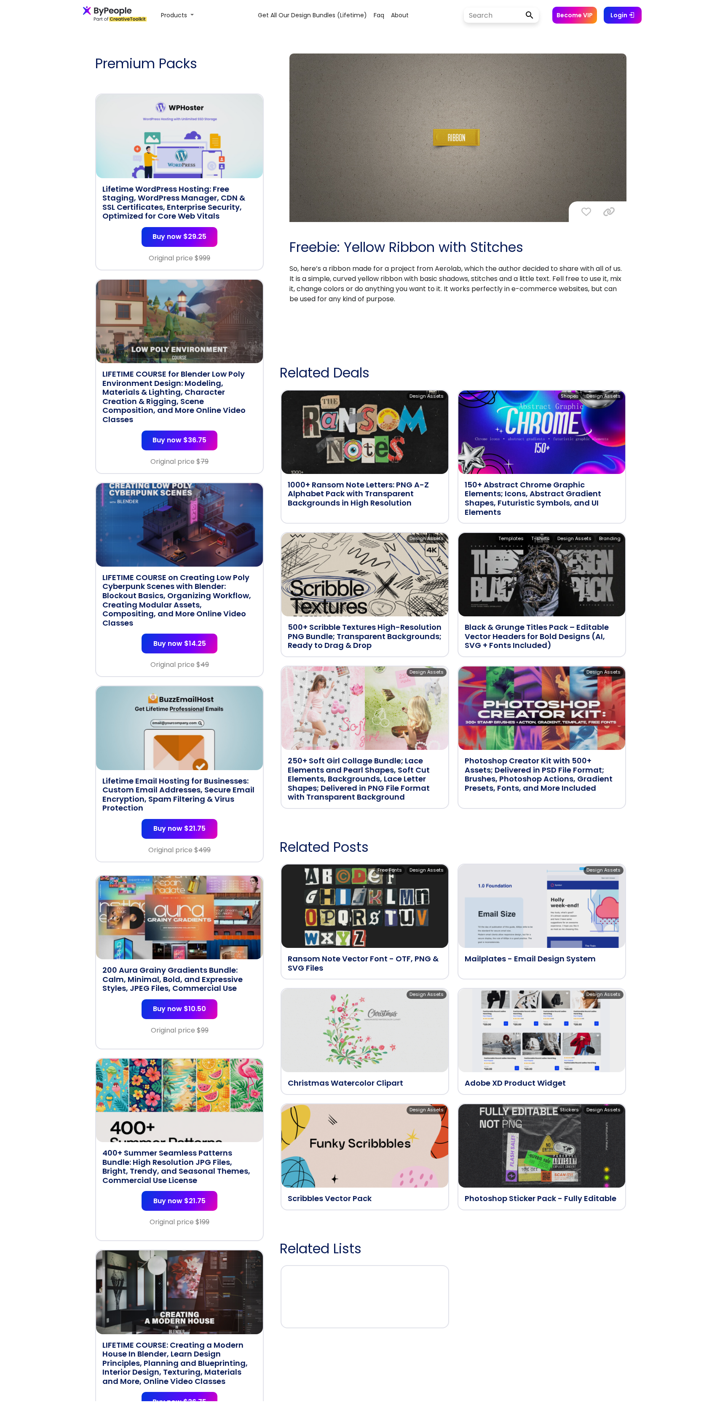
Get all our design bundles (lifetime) (312, 15)
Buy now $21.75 (179, 828)
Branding (610, 538)
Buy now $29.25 (179, 236)
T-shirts (540, 538)
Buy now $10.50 (179, 1009)
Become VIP (575, 15)
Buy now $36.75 (179, 440)
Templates (511, 538)
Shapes (570, 396)
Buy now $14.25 (179, 643)
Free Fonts (389, 870)
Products (175, 15)
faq (379, 15)
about (400, 15)
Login (619, 15)
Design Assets (427, 396)
